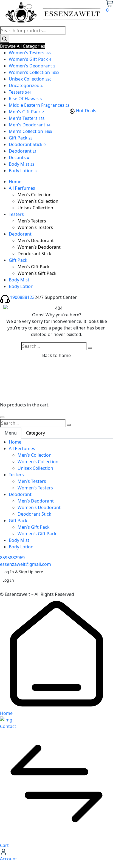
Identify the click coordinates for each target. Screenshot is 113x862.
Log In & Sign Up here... (24, 571)
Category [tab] (35, 433)
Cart (4, 845)
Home (6, 713)
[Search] (4, 39)
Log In (8, 580)
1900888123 (22, 297)
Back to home (56, 355)
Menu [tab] (11, 433)
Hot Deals (86, 111)
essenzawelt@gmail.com (25, 564)
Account (8, 859)
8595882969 (12, 558)
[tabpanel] (56, 494)
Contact (8, 726)
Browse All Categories (22, 46)
